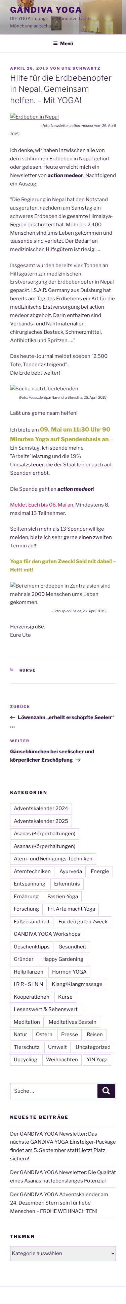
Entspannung (29, 884)
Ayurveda (70, 871)
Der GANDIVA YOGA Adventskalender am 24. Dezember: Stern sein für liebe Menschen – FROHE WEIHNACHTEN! (59, 1203)
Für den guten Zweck (83, 922)
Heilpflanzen (28, 972)
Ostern (44, 1034)
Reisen (95, 1034)
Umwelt (57, 1047)
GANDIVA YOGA (46, 10)
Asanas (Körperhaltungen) (44, 834)
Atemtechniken (32, 871)
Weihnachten (62, 1060)
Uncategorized (93, 1047)
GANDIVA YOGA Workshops (47, 934)
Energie (100, 871)
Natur (20, 1034)
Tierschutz (26, 1047)
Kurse (27, 670)
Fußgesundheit (32, 922)
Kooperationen (31, 997)
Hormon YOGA (69, 972)
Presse (69, 1034)
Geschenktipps (32, 947)
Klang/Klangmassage (77, 984)
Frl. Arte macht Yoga (71, 909)
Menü (66, 43)
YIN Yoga (97, 1060)
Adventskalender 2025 (41, 821)
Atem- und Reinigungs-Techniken (53, 859)
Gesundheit (72, 947)
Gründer (24, 959)
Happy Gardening (62, 959)
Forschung (26, 909)
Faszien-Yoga (62, 897)
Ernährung (26, 897)
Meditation (27, 1022)
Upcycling (25, 1060)
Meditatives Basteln (72, 1022)
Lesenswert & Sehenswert (46, 1009)
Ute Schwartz (81, 68)
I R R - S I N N (28, 984)
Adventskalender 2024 (41, 809)
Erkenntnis (67, 884)
